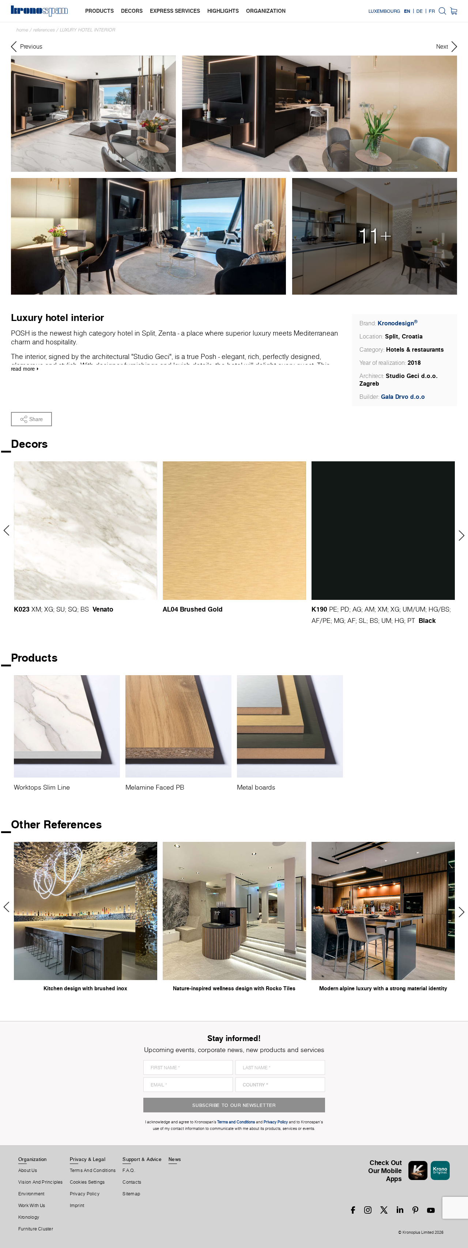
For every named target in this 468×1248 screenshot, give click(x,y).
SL (362, 620)
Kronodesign (398, 323)
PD (344, 609)
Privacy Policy (84, 1194)
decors (132, 11)
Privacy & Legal (87, 1159)
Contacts (131, 1182)
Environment (31, 1194)
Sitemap (131, 1194)
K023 (22, 609)
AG (356, 609)
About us (27, 1170)
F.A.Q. (128, 1170)
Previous (9, 530)
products (99, 11)
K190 (319, 609)
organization (266, 11)
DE (419, 11)
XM (36, 609)
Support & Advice (142, 1159)
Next (459, 535)
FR (432, 11)
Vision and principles (40, 1182)
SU (60, 609)
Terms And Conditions (93, 1170)
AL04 (170, 609)
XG (48, 609)
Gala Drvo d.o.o (403, 396)
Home (22, 30)
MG (339, 620)
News (175, 1159)
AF (316, 620)
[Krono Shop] (453, 11)
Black (427, 620)
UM (407, 609)
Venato (103, 609)
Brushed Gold (201, 609)
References (44, 30)
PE (333, 609)
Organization (32, 1159)
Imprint (77, 1206)
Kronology (28, 1217)
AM (369, 609)
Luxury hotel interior (88, 30)
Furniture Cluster (35, 1229)
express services (175, 11)
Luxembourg (384, 11)
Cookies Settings (87, 1182)
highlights (223, 11)
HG (433, 609)
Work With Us (31, 1206)
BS (84, 609)
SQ (72, 609)
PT (411, 620)
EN (407, 11)
